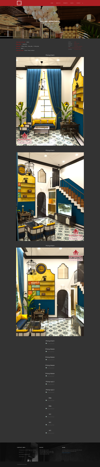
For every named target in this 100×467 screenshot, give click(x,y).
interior (79, 47)
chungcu (69, 47)
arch (75, 46)
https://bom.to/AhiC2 (29, 50)
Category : (70, 44)
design (73, 47)
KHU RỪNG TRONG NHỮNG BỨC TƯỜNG (47, 452)
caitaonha (80, 46)
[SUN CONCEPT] (19, 3)
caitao (77, 46)
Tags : (69, 46)
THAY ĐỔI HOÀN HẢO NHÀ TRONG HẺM (47, 451)
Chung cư (76, 44)
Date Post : (70, 43)
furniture (76, 47)
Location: (70, 49)
